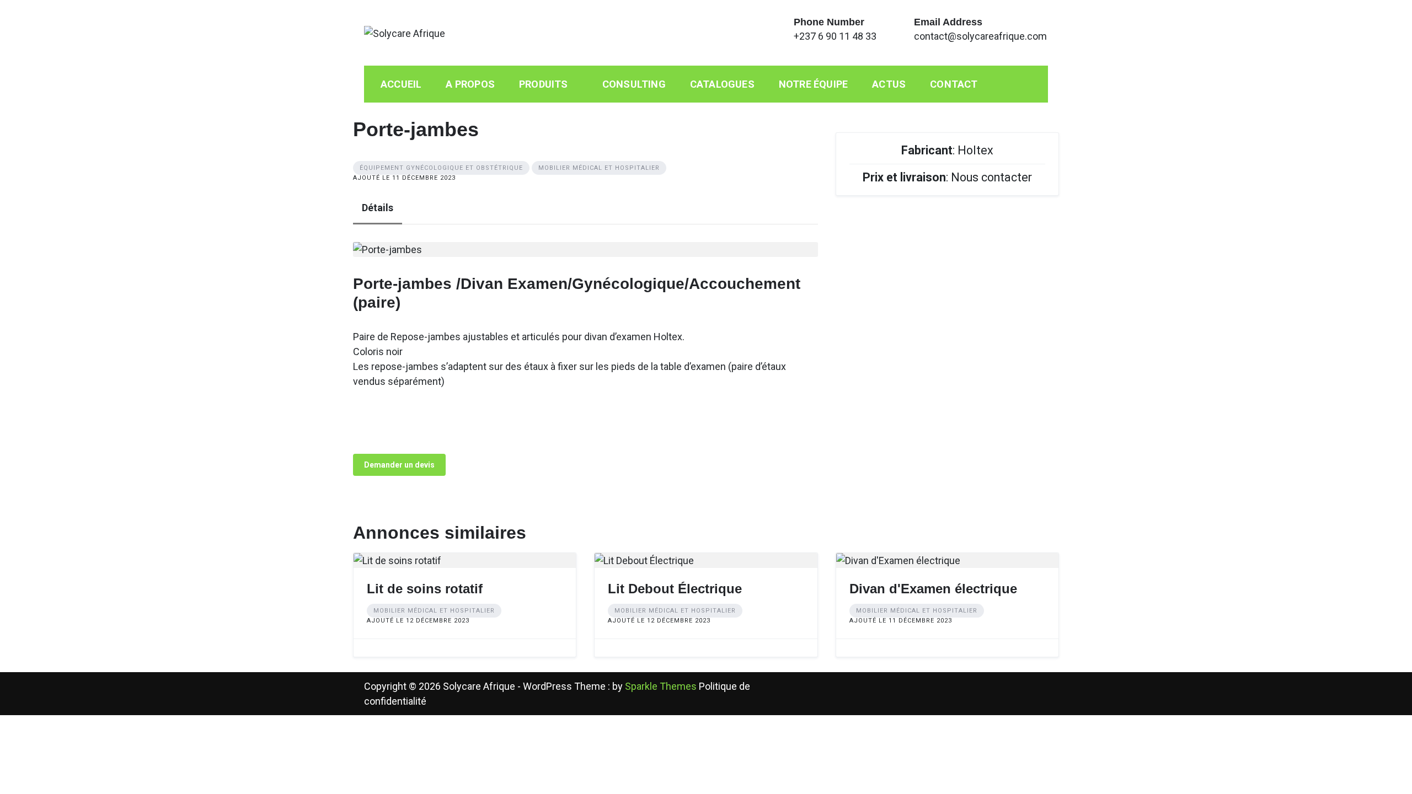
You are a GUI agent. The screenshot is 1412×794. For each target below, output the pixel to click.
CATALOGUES (722, 84)
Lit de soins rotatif (425, 588)
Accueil (401, 84)
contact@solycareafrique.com (980, 36)
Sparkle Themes (661, 686)
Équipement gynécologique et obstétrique (441, 167)
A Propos (470, 84)
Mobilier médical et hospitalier (599, 167)
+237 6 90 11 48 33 (835, 36)
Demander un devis (399, 464)
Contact (953, 84)
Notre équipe (813, 84)
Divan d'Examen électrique (933, 588)
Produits (543, 84)
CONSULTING (634, 84)
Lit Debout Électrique (675, 588)
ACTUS (889, 84)
